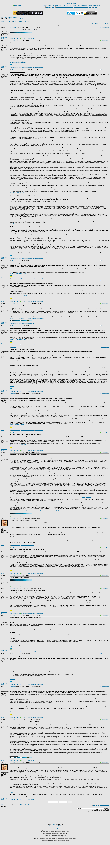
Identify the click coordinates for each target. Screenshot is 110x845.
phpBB (54, 824)
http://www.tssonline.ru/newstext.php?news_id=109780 (21, 754)
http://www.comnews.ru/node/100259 (17, 192)
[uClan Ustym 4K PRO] (28, 14)
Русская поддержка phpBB (55, 825)
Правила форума (54, 5)
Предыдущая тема (96, 23)
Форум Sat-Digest (23, 21)
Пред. (8, 18)
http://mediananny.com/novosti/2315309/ (18, 273)
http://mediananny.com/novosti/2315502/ (18, 444)
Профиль (52, 7)
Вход (96, 7)
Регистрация (97, 5)
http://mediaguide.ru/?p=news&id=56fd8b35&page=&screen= (22, 295)
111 (17, 18)
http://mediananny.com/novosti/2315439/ (18, 339)
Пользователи (84, 5)
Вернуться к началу (4, 38)
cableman (11, 792)
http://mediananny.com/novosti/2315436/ (18, 362)
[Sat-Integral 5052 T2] (82, 14)
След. (21, 18)
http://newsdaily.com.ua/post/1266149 (17, 424)
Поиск (71, 5)
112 (19, 18)
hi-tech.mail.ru (12, 646)
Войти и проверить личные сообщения (82, 7)
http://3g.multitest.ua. (86, 497)
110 (15, 18)
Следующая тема (104, 23)
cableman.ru (12, 711)
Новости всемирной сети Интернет (9, 17)
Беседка (30, 21)
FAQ (64, 5)
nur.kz (11, 537)
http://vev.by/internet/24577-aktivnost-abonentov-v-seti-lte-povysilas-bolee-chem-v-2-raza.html (28, 318)
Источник (12, 223)
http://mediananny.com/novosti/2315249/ (18, 62)
